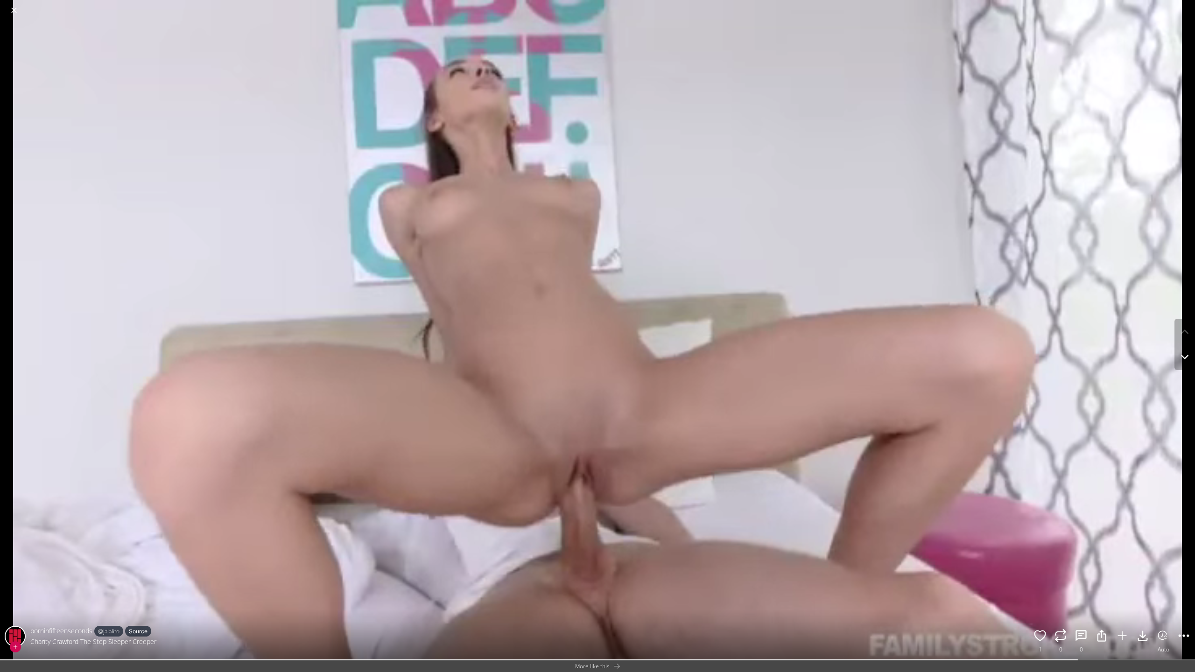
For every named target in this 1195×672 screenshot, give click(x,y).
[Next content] (1184, 357)
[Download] (1142, 637)
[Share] (1101, 637)
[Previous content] (1184, 331)
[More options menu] (1186, 5)
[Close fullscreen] (14, 10)
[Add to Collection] (1122, 637)
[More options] (1183, 637)
